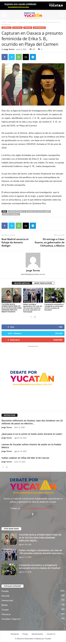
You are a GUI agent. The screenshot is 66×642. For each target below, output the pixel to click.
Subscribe (57, 340)
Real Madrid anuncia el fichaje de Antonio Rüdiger (15, 242)
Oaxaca (31, 211)
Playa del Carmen (43, 211)
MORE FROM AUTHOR (43, 283)
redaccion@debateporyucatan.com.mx (38, 508)
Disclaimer (15, 634)
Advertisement (37, 634)
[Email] (26, 57)
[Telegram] (33, 57)
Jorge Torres (9, 49)
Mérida (5, 605)
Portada (27, 28)
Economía (6, 301)
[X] (12, 57)
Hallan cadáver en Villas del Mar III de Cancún (25, 457)
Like (60, 327)
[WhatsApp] (19, 57)
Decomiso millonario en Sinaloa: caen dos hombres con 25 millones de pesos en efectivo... (32, 422)
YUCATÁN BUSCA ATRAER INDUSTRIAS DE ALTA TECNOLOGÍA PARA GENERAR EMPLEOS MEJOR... (40, 537)
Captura (12, 211)
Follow (58, 333)
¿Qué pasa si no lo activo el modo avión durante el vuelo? (32, 433)
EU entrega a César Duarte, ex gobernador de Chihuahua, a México (49, 242)
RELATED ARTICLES (22, 283)
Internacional (7, 600)
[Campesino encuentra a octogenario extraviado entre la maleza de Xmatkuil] (54, 295)
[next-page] (34, 316)
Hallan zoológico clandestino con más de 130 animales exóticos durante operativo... (41, 552)
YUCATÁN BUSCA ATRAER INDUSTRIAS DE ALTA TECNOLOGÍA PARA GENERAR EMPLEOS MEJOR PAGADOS (11, 308)
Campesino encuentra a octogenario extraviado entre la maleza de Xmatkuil (54, 307)
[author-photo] (33, 260)
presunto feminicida (11, 214)
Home (4, 22)
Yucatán (5, 610)
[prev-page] (31, 316)
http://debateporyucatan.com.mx (33, 274)
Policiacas (17, 28)
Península (12, 22)
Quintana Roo (39, 28)
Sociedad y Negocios (11, 619)
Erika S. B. (21, 211)
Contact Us (51, 634)
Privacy (25, 634)
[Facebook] (5, 57)
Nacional (27, 301)
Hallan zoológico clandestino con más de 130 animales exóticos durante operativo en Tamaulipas (32, 308)
